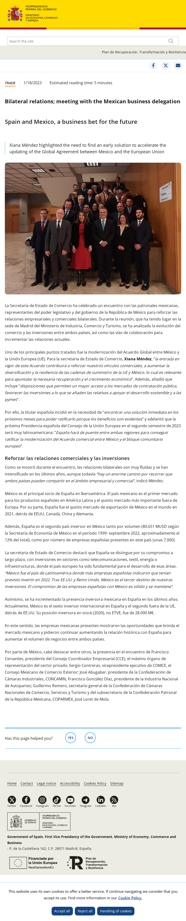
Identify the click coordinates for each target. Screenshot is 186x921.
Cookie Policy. (130, 897)
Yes (72, 737)
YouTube (70, 806)
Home (12, 783)
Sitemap (117, 783)
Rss (114, 806)
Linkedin (100, 806)
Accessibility (70, 783)
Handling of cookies (116, 911)
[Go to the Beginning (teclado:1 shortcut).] (32, 13)
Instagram (42, 806)
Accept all (62, 911)
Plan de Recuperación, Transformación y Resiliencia (144, 52)
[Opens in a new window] (153, 65)
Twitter (11, 806)
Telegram (85, 806)
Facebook (26, 806)
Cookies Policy (95, 783)
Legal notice (46, 783)
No (92, 737)
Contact (27, 783)
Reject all (85, 911)
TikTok (57, 806)
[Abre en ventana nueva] (32, 863)
